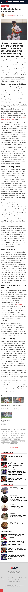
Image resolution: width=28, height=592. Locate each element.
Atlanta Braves (21, 429)
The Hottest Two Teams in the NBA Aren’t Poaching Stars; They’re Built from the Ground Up (18, 499)
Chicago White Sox (6, 433)
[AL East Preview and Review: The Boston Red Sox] (6, 400)
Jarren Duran (5, 435)
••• (6, 580)
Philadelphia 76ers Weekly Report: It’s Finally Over (16, 507)
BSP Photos (11, 580)
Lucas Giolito (21, 435)
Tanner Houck (16, 439)
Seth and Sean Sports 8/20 (15, 456)
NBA (26, 578)
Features (10, 462)
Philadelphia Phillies (6, 439)
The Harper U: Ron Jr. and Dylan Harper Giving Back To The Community (16, 465)
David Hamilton (15, 433)
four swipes (19, 304)
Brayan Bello (14, 431)
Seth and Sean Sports (13, 455)
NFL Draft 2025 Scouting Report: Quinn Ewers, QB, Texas (18, 515)
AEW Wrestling (11, 476)
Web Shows (8, 578)
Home (2, 578)
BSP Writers (18, 580)
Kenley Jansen (13, 435)
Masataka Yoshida (6, 437)
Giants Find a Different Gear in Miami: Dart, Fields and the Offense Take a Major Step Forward (17, 472)
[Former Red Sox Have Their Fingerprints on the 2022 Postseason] (18, 400)
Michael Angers (11, 15)
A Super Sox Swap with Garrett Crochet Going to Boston (6, 420)
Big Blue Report (11, 469)
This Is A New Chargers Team (17, 524)
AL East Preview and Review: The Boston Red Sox (5, 405)
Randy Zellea (13, 487)
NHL (3, 580)
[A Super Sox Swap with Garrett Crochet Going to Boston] (6, 415)
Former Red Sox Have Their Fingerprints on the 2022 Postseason (18, 405)
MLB (13, 437)
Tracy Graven (13, 495)
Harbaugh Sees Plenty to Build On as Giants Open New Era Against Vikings (16, 556)
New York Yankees (20, 437)
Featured (23, 433)
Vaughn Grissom (5, 443)
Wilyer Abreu (14, 443)
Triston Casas (13, 441)
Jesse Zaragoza (14, 522)
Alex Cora (13, 429)
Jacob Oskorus (13, 513)
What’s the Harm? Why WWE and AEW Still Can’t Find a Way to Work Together (17, 480)
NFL (19, 578)
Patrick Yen (13, 504)
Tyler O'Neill (22, 441)
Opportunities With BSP (14, 582)
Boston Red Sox (5, 431)
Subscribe (24, 580)
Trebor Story (5, 441)
